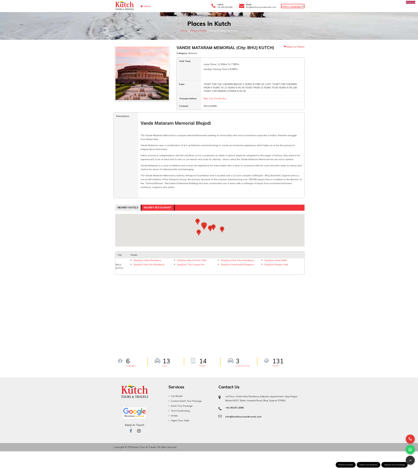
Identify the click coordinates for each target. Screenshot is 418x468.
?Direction (410, 2)
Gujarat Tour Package (394, 464)
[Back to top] (410, 460)
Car (211, 98)
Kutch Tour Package (182, 405)
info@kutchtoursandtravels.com (261, 7)
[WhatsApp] (410, 449)
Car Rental (176, 396)
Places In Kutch (345, 464)
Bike (206, 98)
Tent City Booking (180, 410)
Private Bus (220, 98)
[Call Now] (410, 439)
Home (147, 6)
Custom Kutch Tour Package (186, 401)
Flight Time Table (180, 420)
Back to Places (295, 46)
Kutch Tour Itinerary (369, 464)
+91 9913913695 (225, 7)
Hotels (174, 415)
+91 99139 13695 (234, 407)
